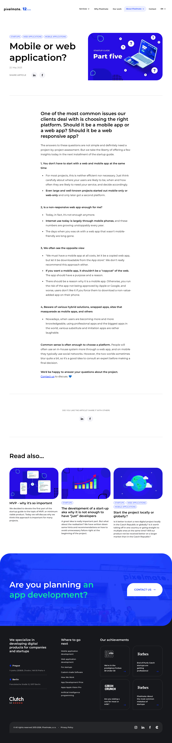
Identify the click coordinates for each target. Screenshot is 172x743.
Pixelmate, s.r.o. (49, 727)
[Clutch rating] (16, 700)
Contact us (47, 376)
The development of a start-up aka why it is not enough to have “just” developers (85, 512)
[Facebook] (42, 75)
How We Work (67, 677)
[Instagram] (135, 727)
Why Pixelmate (101, 9)
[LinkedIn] (34, 75)
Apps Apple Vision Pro (71, 687)
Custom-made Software (72, 672)
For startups (66, 667)
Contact (152, 9)
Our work (117, 9)
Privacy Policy (67, 727)
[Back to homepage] (17, 9)
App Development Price (72, 682)
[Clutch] (157, 727)
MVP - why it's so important (30, 503)
